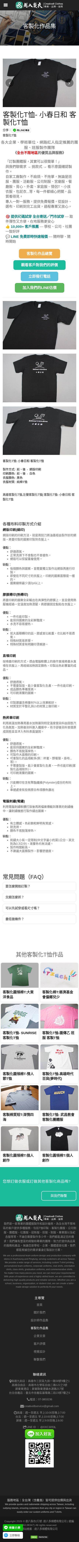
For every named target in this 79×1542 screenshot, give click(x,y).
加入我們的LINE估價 (40, 288)
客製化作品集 (39, 1328)
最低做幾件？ (15, 919)
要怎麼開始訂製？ (18, 886)
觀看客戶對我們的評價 (39, 265)
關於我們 (39, 1312)
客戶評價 (39, 1343)
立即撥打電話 (39, 276)
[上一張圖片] (10, 83)
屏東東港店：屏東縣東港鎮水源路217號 (39, 1388)
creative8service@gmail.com (41, 1406)
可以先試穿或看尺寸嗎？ (23, 908)
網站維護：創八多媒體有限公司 (39, 1528)
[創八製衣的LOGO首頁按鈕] (39, 4)
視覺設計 (39, 1351)
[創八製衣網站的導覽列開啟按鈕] (6, 5)
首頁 (39, 1304)
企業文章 (39, 1336)
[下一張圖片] (69, 83)
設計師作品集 (39, 1320)
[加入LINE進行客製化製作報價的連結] (13, 1527)
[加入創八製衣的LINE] (39, 1453)
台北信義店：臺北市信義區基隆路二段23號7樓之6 (39, 1392)
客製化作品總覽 (39, 254)
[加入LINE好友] (39, 1433)
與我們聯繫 (59, 1196)
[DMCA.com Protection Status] (39, 1536)
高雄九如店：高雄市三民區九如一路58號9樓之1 (40, 1380)
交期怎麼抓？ (15, 897)
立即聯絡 (15, 1535)
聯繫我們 (39, 1359)
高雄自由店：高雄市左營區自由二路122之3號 (39, 1384)
